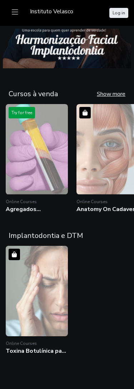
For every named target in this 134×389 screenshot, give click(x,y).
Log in (119, 13)
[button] (37, 158)
